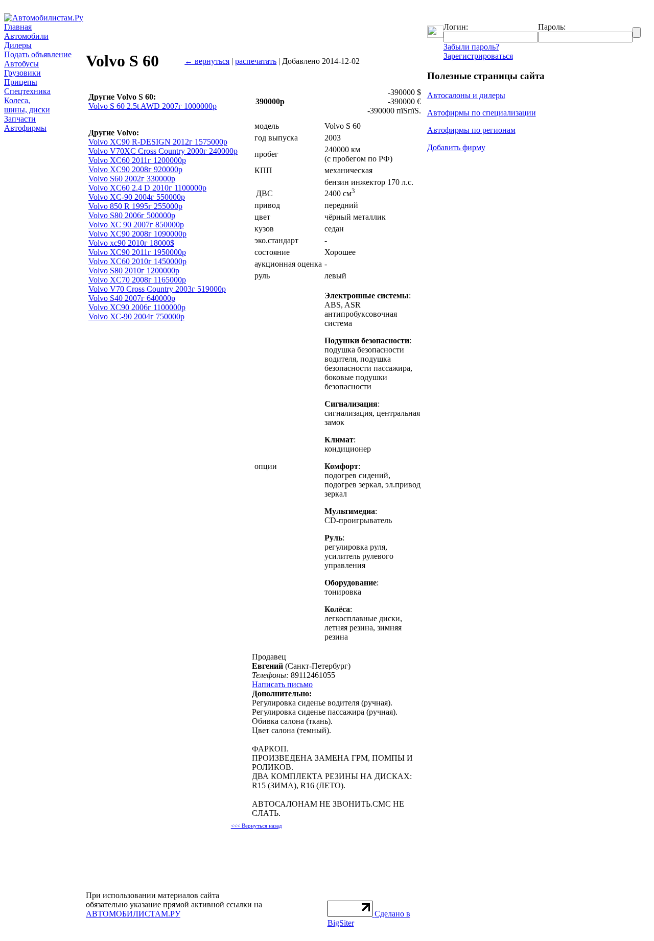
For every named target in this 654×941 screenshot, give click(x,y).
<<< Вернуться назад (256, 826)
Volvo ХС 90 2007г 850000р (136, 224)
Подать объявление (38, 54)
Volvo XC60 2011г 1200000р (137, 160)
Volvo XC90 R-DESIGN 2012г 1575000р (157, 141)
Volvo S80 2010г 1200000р (133, 270)
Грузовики (22, 72)
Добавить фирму (456, 147)
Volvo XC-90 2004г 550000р (136, 197)
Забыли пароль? (471, 46)
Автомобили (26, 36)
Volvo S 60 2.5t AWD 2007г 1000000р (152, 106)
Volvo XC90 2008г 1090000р (137, 233)
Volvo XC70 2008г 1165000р (137, 279)
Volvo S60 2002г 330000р (131, 178)
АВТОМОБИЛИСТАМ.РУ (133, 913)
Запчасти (20, 118)
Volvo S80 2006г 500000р (131, 215)
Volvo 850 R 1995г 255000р (135, 206)
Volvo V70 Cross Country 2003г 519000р (157, 289)
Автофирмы (25, 128)
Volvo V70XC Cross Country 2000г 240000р (163, 151)
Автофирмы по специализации (481, 112)
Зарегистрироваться (478, 56)
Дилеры (18, 45)
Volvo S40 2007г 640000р (131, 298)
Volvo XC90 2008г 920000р (135, 169)
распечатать (255, 61)
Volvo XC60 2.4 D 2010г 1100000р (147, 187)
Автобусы (21, 63)
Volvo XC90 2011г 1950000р (137, 252)
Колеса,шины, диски (27, 105)
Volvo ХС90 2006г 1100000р (136, 307)
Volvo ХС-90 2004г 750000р (136, 316)
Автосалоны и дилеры (466, 95)
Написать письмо (282, 684)
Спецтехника (27, 91)
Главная (18, 26)
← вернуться (206, 61)
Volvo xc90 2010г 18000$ (131, 243)
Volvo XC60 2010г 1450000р (137, 261)
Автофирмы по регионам (471, 130)
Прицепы (20, 82)
